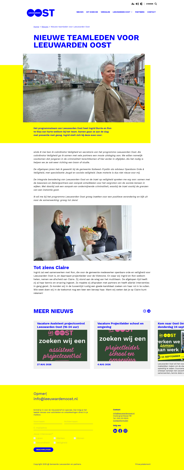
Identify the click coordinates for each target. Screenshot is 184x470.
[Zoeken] (155, 3)
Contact (151, 12)
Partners (139, 12)
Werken (61, 438)
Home (36, 27)
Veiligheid (62, 442)
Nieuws (80, 12)
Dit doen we (92, 12)
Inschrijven (43, 449)
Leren (39, 438)
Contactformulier (120, 421)
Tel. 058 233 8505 (120, 418)
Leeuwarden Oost (121, 12)
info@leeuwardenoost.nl (56, 399)
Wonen (80, 438)
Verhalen (105, 12)
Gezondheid (42, 442)
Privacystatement (142, 464)
